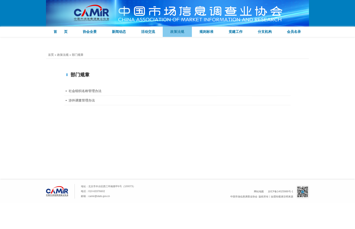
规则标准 (206, 32)
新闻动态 (119, 32)
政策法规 (177, 32)
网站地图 (259, 191)
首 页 (61, 32)
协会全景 (90, 32)
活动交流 (148, 32)
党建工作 (236, 32)
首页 (51, 54)
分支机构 (265, 32)
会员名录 (294, 32)
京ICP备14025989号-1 (280, 191)
